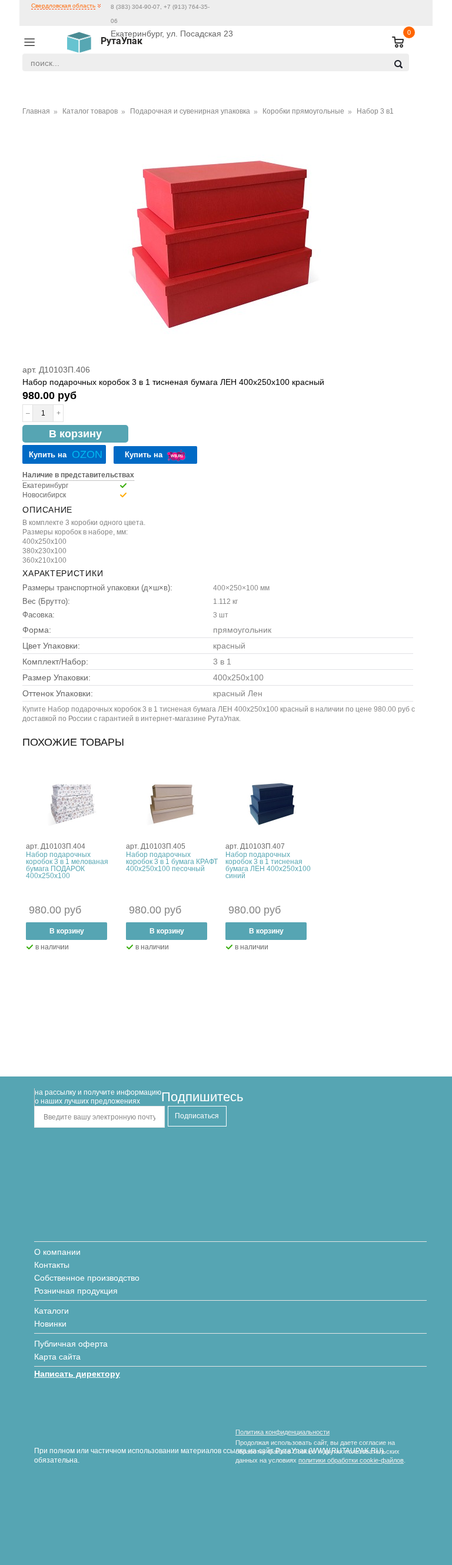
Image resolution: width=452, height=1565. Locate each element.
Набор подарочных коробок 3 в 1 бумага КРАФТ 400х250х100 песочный (172, 861)
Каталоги (51, 1310)
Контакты (51, 1265)
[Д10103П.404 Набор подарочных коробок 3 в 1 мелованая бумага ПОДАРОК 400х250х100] (72, 804)
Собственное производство (86, 1277)
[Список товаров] (393, 42)
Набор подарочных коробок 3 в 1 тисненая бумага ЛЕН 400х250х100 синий (268, 865)
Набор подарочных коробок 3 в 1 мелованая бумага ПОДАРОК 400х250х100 (67, 865)
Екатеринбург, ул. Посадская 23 (172, 33)
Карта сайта (57, 1356)
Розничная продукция (76, 1290)
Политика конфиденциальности (282, 1432)
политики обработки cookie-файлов (351, 1460)
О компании (57, 1252)
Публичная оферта (71, 1343)
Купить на (65, 454)
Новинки (50, 1323)
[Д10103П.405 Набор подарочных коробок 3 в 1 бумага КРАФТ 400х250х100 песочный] (171, 804)
